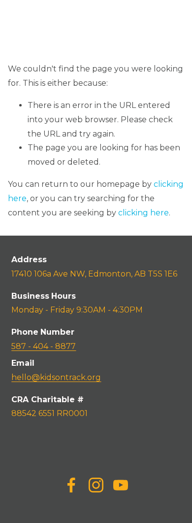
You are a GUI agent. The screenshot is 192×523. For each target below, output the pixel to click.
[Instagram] (96, 485)
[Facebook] (71, 485)
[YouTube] (120, 485)
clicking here (143, 212)
